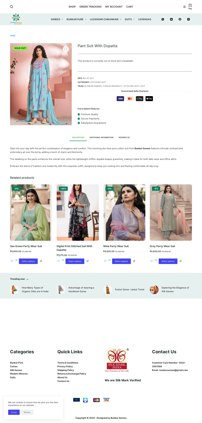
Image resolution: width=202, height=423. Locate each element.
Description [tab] (78, 137)
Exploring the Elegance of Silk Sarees (175, 289)
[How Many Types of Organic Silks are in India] (14, 289)
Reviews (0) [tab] (124, 137)
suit (142, 86)
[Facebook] (180, 19)
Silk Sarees (16, 370)
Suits (128, 19)
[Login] (184, 7)
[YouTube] (171, 19)
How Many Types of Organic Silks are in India (35, 289)
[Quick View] (16, 261)
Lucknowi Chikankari (104, 19)
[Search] (11, 6)
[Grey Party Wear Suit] (171, 212)
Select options (28, 261)
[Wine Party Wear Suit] (124, 212)
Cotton (13, 366)
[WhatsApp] (163, 19)
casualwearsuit (112, 86)
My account (114, 6)
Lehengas (144, 19)
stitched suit (131, 86)
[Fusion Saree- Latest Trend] (107, 289)
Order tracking (90, 6)
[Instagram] (188, 19)
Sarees (55, 19)
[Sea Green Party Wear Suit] (31, 212)
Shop (72, 6)
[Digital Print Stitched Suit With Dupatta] (78, 212)
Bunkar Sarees (93, 86)
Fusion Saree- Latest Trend (129, 289)
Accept (14, 412)
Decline (27, 412)
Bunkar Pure (75, 19)
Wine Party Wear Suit (116, 246)
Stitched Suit (98, 82)
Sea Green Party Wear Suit (26, 246)
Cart (129, 6)
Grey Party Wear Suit (162, 246)
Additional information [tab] (101, 137)
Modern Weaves (19, 373)
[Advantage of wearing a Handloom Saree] (61, 289)
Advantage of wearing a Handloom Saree (81, 289)
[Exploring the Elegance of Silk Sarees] (154, 289)
